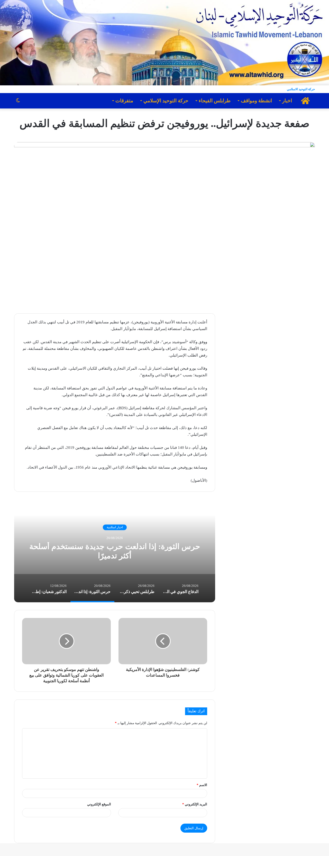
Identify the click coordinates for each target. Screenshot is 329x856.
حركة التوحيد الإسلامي (165, 100)
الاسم (202, 785)
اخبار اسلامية (115, 527)
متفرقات (124, 100)
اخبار (287, 100)
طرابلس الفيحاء (215, 100)
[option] (114, 550)
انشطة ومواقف (256, 100)
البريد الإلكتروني (194, 804)
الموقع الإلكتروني (99, 804)
